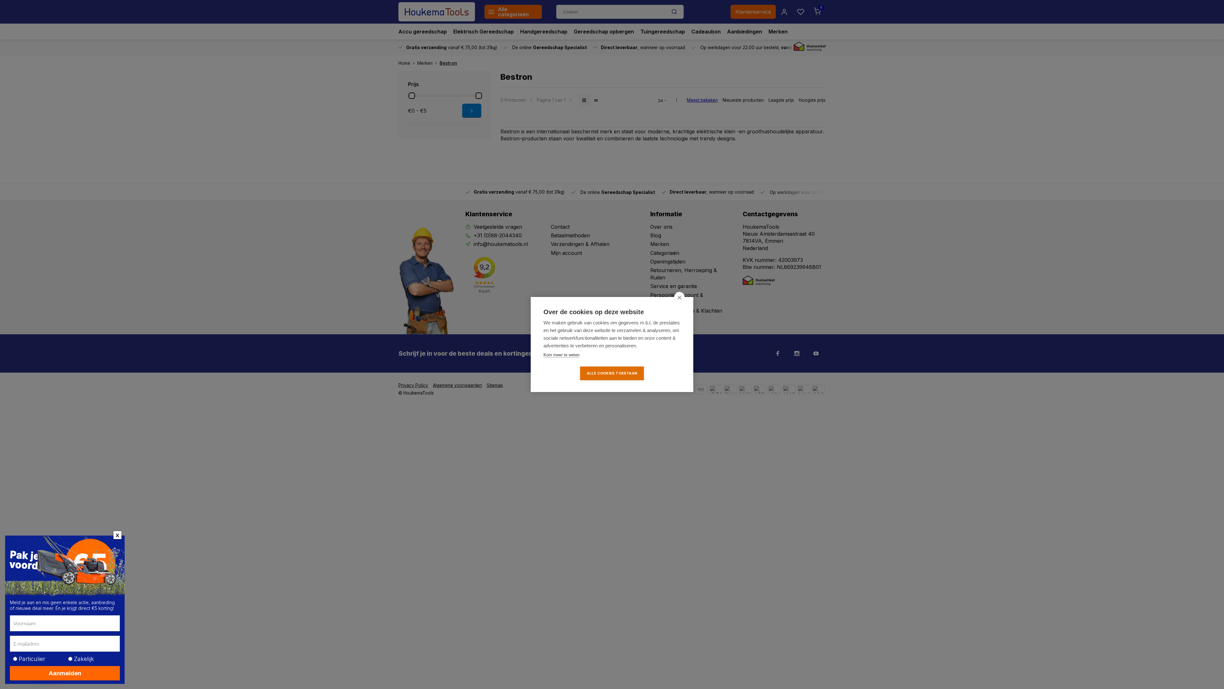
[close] (679, 297)
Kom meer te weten (561, 354)
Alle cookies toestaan (612, 373)
